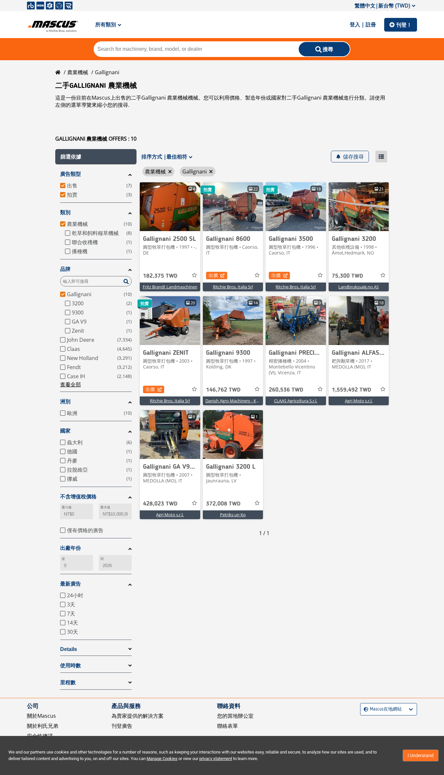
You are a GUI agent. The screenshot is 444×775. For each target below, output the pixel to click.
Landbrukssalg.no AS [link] (358, 287)
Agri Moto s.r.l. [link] (358, 401)
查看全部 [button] (70, 384)
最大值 (105, 507)
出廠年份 (70, 548)
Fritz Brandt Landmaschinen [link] (170, 287)
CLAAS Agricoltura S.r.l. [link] (295, 401)
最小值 (67, 507)
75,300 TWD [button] (347, 276)
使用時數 (70, 665)
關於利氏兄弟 (42, 725)
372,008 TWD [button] (223, 504)
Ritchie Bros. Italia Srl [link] (233, 287)
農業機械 (77, 72)
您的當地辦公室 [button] (235, 715)
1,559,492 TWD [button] (351, 390)
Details (68, 649)
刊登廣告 (121, 725)
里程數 (68, 682)
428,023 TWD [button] (160, 504)
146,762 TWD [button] (223, 390)
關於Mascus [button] (41, 715)
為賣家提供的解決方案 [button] (137, 715)
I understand (421, 755)
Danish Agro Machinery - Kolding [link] (236, 401)
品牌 (65, 269)
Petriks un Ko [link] (233, 515)
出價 (213, 275)
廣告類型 (70, 174)
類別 (65, 212)
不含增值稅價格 (78, 496)
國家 (65, 431)
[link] (170, 206)
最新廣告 (70, 584)
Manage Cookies (162, 758)
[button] (96, 156)
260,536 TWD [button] (286, 390)
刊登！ (404, 24)
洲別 (65, 401)
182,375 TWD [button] (160, 276)
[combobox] (364, 709)
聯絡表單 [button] (227, 725)
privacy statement (215, 758)
